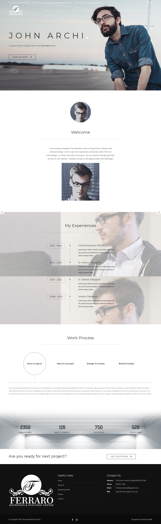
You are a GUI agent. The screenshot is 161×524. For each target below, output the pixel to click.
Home (47, 11)
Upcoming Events (127, 11)
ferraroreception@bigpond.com (127, 488)
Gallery (76, 11)
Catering (106, 11)
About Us (61, 485)
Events (91, 11)
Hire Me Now (20, 57)
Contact (147, 11)
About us (61, 11)
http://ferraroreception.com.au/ (127, 492)
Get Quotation (119, 456)
